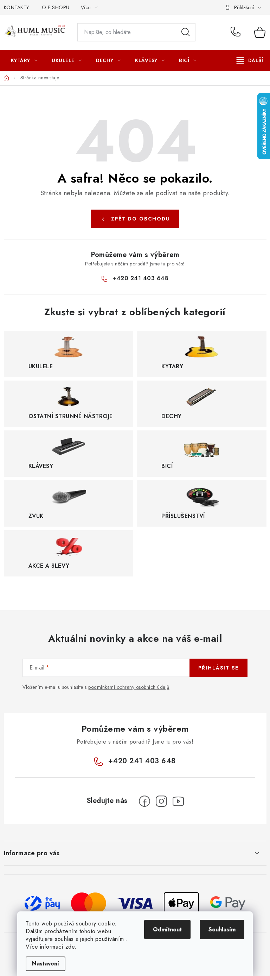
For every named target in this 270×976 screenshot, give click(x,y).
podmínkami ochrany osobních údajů (128, 687)
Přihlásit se (218, 667)
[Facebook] (144, 801)
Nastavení (45, 963)
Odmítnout (167, 929)
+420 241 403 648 (237, 32)
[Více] (250, 60)
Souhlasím (222, 929)
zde (70, 947)
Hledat (185, 32)
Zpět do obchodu (140, 218)
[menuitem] (24, 60)
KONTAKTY (16, 7)
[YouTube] (178, 801)
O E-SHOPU (56, 7)
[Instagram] (161, 801)
